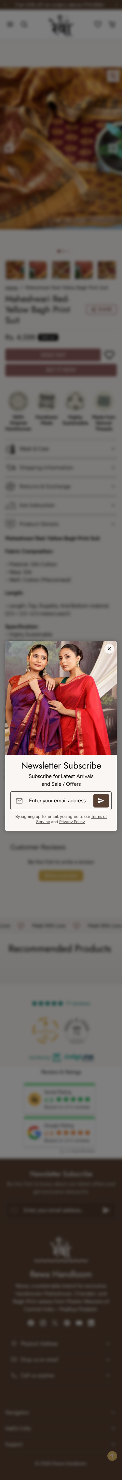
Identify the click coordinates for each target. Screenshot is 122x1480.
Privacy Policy (72, 821)
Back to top (112, 1456)
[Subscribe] (101, 801)
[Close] (109, 649)
